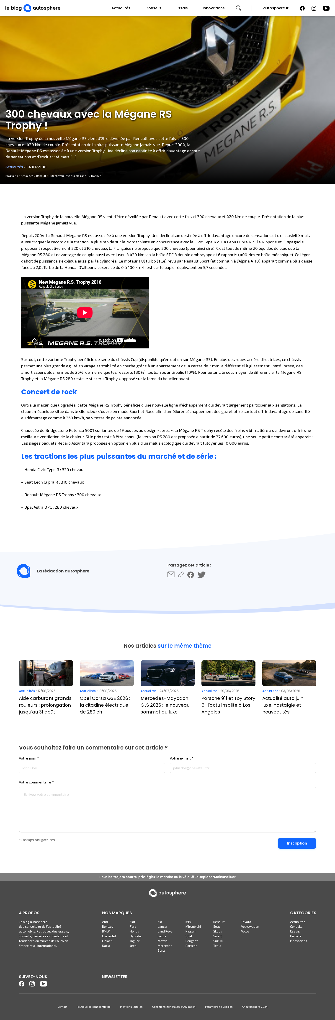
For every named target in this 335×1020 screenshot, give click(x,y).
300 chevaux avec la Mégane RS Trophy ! (75, 175)
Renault (41, 175)
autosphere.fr (276, 8)
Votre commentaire (36, 782)
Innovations (214, 8)
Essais (182, 8)
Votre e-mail (181, 758)
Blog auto (11, 175)
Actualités (120, 8)
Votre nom (29, 758)
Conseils (153, 8)
